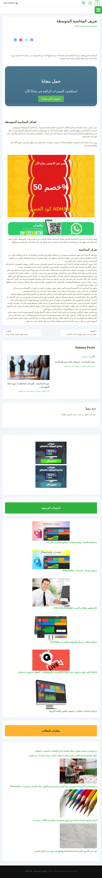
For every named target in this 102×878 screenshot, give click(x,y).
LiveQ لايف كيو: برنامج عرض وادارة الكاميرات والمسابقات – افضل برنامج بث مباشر (57, 672)
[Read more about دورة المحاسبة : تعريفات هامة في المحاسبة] (88, 357)
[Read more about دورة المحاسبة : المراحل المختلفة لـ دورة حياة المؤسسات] (28, 367)
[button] (83, 3)
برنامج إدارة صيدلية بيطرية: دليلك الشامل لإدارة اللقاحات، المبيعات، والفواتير (66, 751)
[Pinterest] (21, 40)
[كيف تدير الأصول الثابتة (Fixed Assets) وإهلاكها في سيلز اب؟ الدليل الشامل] (78, 835)
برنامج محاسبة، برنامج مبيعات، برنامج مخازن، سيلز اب (71, 542)
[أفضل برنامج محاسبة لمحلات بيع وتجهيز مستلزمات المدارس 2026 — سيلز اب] (78, 803)
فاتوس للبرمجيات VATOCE (36, 871)
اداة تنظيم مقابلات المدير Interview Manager (75, 608)
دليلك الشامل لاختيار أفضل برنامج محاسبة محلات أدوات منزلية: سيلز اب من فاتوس (63, 755)
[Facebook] (31, 40)
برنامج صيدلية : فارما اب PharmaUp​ (80, 570)
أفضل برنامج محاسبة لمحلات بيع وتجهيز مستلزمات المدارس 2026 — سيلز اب (65, 820)
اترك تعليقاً (91, 366)
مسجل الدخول (78, 415)
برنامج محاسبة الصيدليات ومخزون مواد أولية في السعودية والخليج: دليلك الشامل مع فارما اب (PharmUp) (53, 786)
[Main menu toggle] (98, 10)
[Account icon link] (90, 3)
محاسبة (83, 366)
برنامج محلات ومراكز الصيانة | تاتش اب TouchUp (73, 642)
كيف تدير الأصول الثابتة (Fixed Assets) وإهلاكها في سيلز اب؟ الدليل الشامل (65, 851)
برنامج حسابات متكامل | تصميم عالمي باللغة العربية (73, 711)
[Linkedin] (15, 40)
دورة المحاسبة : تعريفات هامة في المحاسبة (75, 361)
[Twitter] (26, 40)
